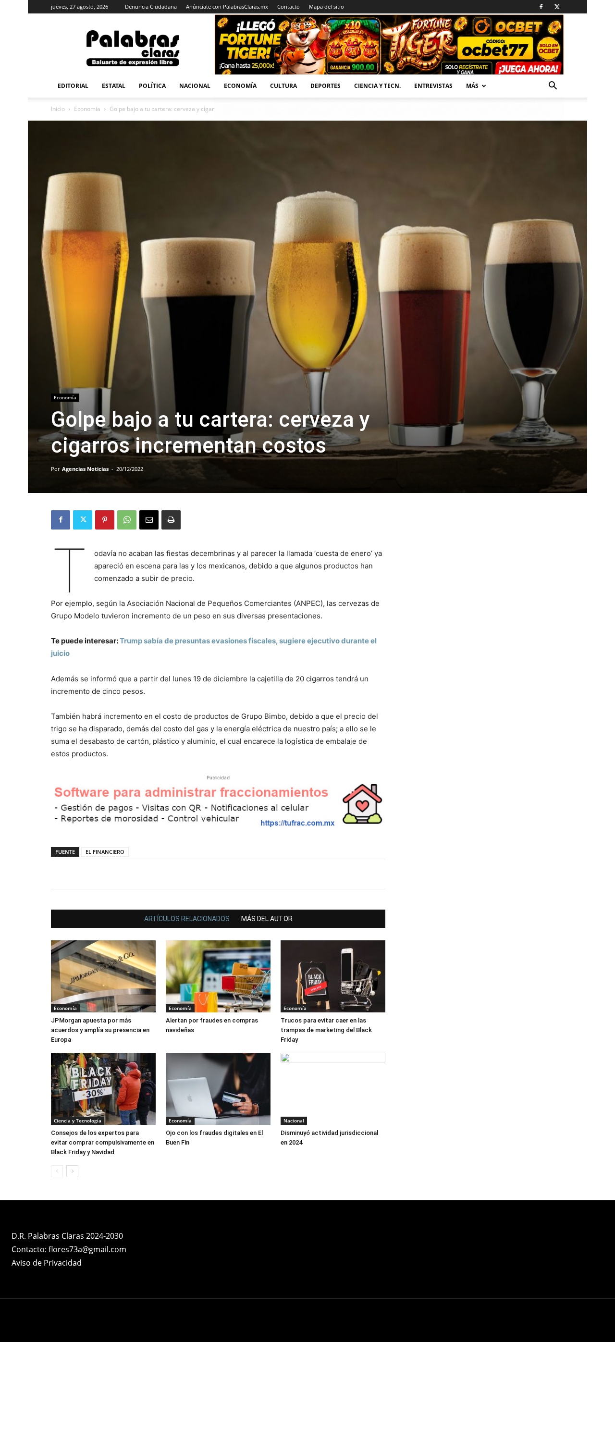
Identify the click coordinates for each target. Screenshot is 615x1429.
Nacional (194, 86)
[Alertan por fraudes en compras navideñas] (218, 1063)
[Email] (149, 520)
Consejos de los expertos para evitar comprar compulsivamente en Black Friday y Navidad (102, 1229)
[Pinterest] (104, 520)
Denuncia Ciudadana (151, 6)
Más (472, 86)
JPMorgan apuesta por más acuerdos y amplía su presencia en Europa (100, 1117)
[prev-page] (57, 1258)
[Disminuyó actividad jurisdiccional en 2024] (333, 1176)
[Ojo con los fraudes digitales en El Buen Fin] (218, 1176)
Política (152, 86)
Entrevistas (433, 86)
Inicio (58, 109)
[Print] (171, 520)
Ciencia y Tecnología (77, 1207)
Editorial (73, 86)
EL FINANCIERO (105, 938)
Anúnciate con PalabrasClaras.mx (227, 6)
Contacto (288, 6)
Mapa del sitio (326, 6)
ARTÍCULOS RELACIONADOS (187, 1005)
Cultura (283, 86)
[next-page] (72, 1258)
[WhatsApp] (126, 520)
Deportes (325, 86)
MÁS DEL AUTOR (267, 1005)
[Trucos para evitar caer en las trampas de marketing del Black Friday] (333, 1063)
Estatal (113, 86)
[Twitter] (557, 6)
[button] (552, 86)
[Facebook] (541, 6)
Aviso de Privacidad (47, 1349)
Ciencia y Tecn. (377, 86)
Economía (240, 86)
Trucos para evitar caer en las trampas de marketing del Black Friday (326, 1117)
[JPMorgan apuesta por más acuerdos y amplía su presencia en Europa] (103, 1063)
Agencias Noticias (85, 468)
